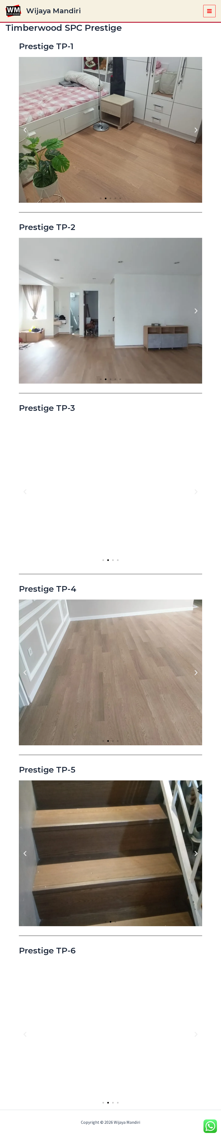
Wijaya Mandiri (53, 10)
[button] (25, 129)
